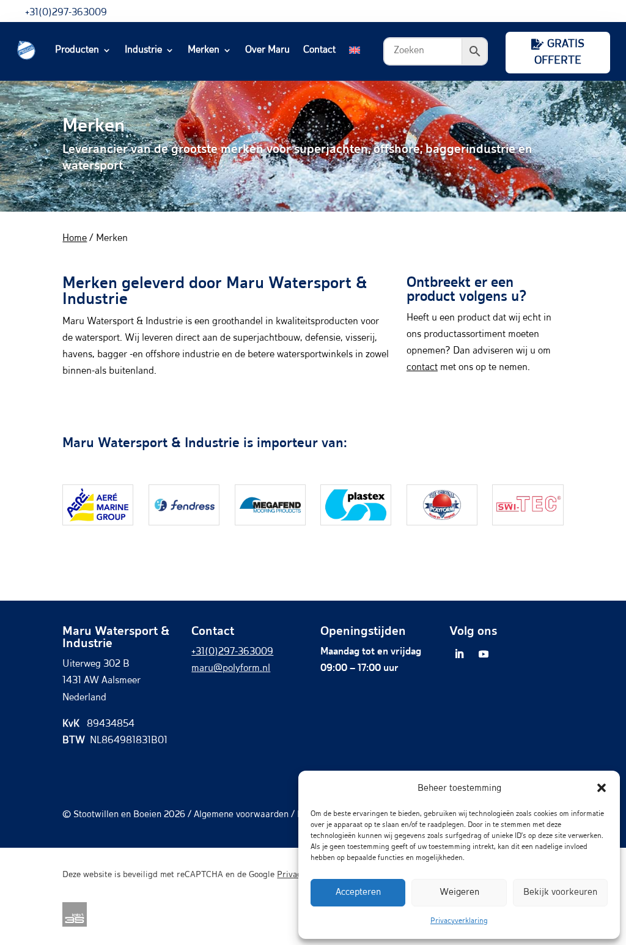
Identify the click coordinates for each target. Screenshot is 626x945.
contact (422, 367)
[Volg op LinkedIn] (459, 654)
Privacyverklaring (459, 921)
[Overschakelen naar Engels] (354, 50)
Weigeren (459, 892)
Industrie (143, 50)
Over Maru (267, 50)
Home (74, 238)
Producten (77, 50)
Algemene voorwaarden (241, 814)
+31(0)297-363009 (66, 13)
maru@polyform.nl (230, 668)
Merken (203, 50)
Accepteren (358, 892)
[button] (601, 788)
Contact (319, 50)
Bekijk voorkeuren (560, 892)
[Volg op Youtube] (483, 654)
